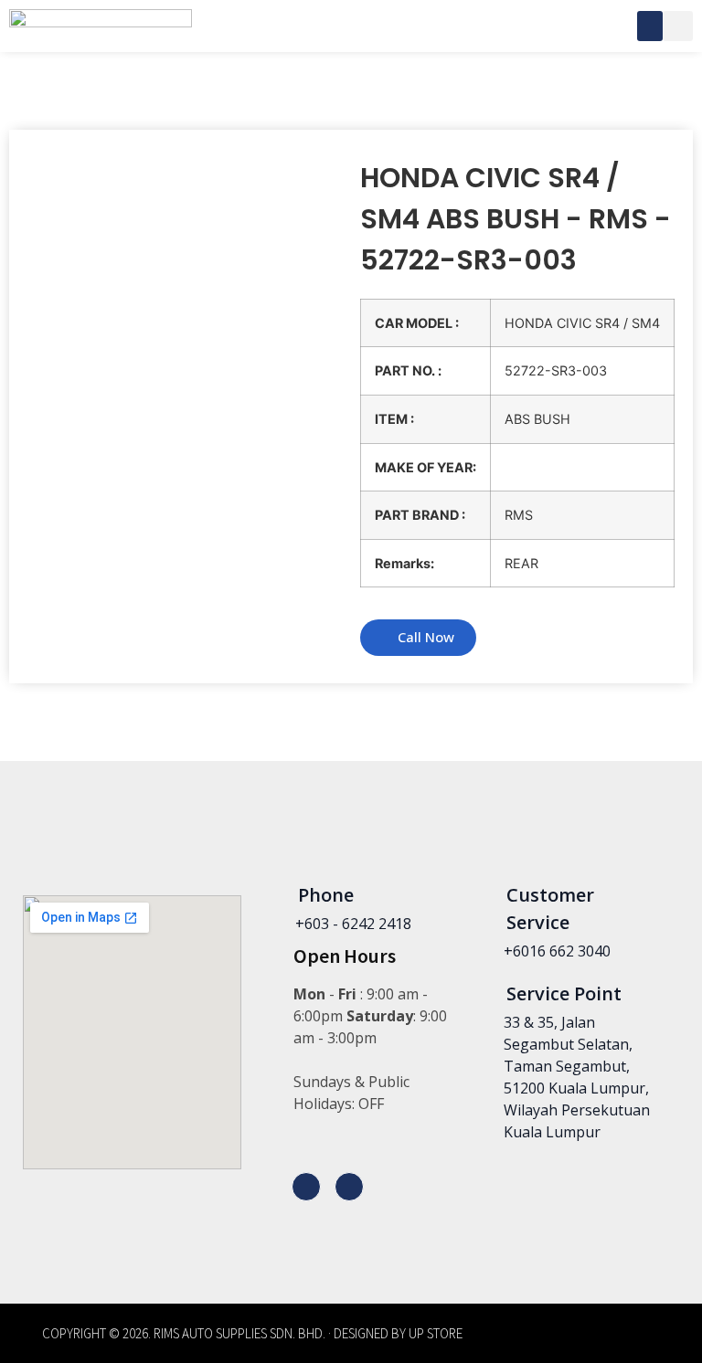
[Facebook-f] (306, 1186)
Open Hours (344, 955)
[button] (650, 26)
